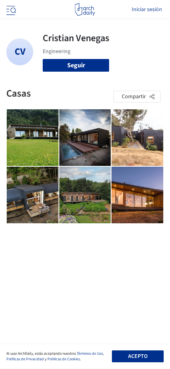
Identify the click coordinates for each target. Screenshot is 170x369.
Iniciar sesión (147, 9)
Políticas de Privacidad (25, 359)
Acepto (137, 356)
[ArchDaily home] (85, 9)
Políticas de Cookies (63, 359)
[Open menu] (10, 9)
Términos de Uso (90, 353)
